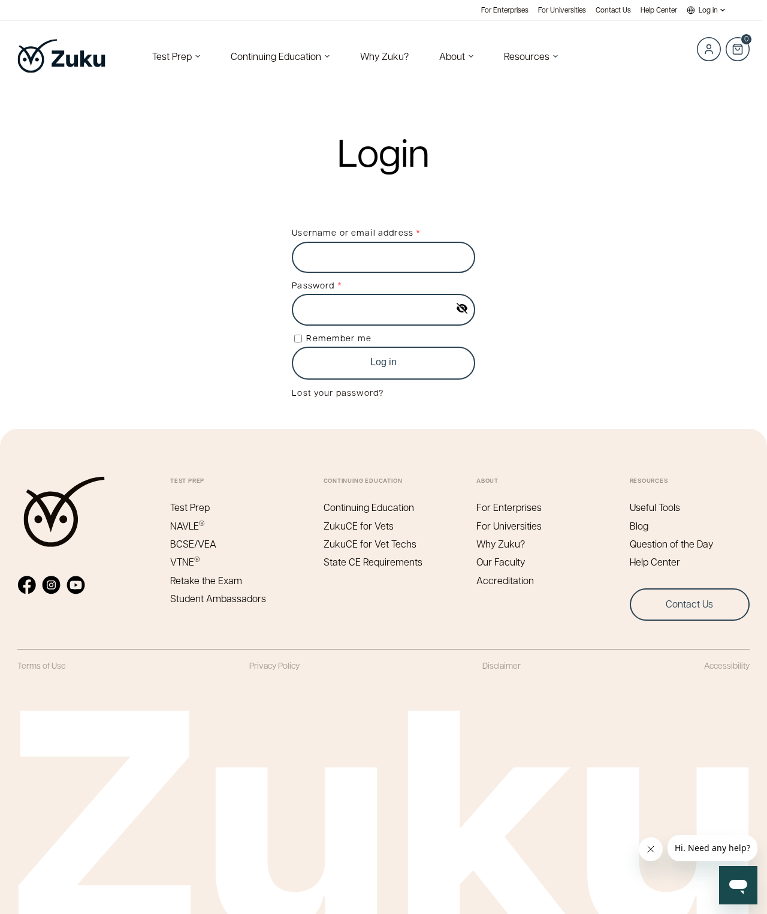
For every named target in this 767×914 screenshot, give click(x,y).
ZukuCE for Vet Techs (370, 543)
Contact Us (613, 10)
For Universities (562, 10)
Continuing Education (276, 56)
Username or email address (376, 231)
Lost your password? (338, 392)
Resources (526, 56)
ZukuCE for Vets (359, 525)
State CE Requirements (373, 561)
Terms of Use (41, 665)
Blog (639, 525)
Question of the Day (671, 543)
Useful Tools (655, 507)
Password (336, 284)
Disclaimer (501, 665)
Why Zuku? (384, 56)
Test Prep (172, 56)
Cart (737, 42)
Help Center (659, 10)
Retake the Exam (206, 580)
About (452, 56)
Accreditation (505, 580)
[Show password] (462, 308)
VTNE (185, 561)
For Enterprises (505, 10)
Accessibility (727, 665)
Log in (708, 10)
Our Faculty (500, 561)
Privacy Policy (274, 665)
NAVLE (187, 525)
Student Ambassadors (218, 598)
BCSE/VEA (193, 543)
